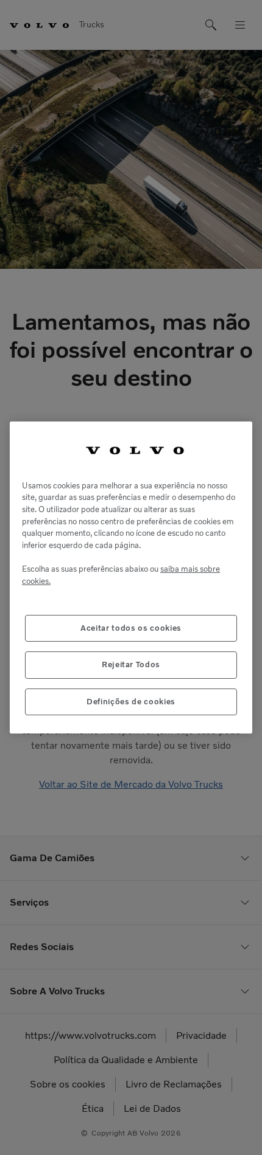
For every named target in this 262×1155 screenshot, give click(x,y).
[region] (131, 577)
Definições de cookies (131, 701)
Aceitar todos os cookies (131, 628)
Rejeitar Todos (131, 664)
